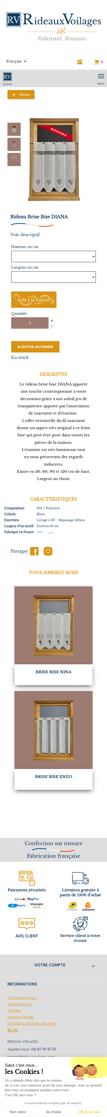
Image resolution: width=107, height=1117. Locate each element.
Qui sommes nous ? (22, 998)
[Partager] (34, 551)
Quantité (19, 313)
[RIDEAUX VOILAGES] (53, 26)
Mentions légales (20, 1017)
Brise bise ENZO (53, 776)
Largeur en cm (24, 267)
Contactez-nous (20, 1004)
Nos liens (14, 1011)
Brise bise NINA (53, 672)
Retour (21, 94)
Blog (12, 1030)
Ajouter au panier (35, 347)
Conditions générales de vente (31, 1023)
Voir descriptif (25, 234)
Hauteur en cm (24, 247)
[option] (14, 129)
